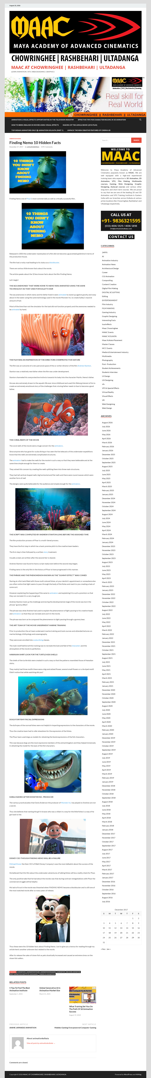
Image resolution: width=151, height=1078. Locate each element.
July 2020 (106, 710)
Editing (105, 296)
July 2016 (106, 901)
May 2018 (106, 814)
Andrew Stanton (84, 366)
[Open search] (140, 119)
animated (62, 295)
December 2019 (108, 738)
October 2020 (107, 698)
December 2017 (108, 834)
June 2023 (106, 570)
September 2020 (108, 702)
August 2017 (107, 849)
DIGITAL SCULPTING (111, 292)
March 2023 (107, 582)
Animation (21, 972)
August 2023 (107, 562)
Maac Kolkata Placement (112, 340)
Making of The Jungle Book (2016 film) (80, 125)
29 (133, 937)
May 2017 (106, 861)
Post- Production (109, 364)
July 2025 (106, 470)
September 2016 (108, 893)
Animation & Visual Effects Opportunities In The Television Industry (42, 120)
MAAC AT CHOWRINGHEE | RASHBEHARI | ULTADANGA (68, 67)
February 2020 (108, 730)
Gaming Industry (109, 312)
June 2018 (106, 810)
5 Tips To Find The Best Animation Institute (19, 989)
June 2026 (106, 430)
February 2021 (108, 682)
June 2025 (106, 474)
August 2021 (107, 658)
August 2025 (107, 466)
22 (133, 933)
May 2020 (106, 718)
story (46, 552)
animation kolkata (48, 972)
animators (59, 446)
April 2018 (106, 818)
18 (110, 933)
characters (76, 646)
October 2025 (107, 458)
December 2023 (108, 546)
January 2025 (107, 494)
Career (105, 272)
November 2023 (108, 550)
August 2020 (107, 706)
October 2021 (107, 650)
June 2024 (106, 522)
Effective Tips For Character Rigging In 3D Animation (102, 120)
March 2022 (107, 630)
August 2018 (107, 802)
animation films (33, 972)
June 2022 (106, 618)
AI (103, 256)
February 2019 (108, 778)
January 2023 (107, 590)
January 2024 (107, 542)
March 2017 (107, 869)
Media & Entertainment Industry (115, 352)
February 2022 (108, 634)
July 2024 (106, 518)
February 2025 (108, 490)
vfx (103, 384)
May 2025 (106, 478)
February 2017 (108, 873)
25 (110, 937)
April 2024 (106, 530)
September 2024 (108, 510)
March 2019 (107, 774)
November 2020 (108, 694)
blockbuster (54, 262)
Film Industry (107, 304)
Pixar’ (29, 198)
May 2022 (106, 622)
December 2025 (108, 454)
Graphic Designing (109, 316)
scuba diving (38, 640)
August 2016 (107, 897)
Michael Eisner (15, 864)
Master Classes (108, 344)
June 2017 (106, 857)
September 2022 (108, 606)
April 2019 (106, 770)
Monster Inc (66, 803)
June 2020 (106, 714)
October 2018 (107, 794)
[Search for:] (121, 140)
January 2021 (107, 686)
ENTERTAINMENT (109, 300)
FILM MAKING (108, 308)
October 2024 (107, 506)
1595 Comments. (47, 147)
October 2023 (107, 554)
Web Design (107, 408)
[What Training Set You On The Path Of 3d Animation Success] (82, 996)
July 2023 (106, 566)
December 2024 (108, 498)
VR (103, 400)
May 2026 (106, 434)
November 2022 (108, 598)
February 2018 (108, 826)
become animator (73, 972)
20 (121, 933)
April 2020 (106, 722)
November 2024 (108, 502)
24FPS (104, 252)
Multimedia (106, 356)
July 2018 (106, 806)
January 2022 (107, 638)
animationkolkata (33, 147)
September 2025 (108, 462)
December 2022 (108, 594)
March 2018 (107, 822)
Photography (107, 360)
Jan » (109, 949)
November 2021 (108, 646)
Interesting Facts (109, 320)
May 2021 (106, 670)
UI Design (106, 376)
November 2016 (108, 885)
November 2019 (108, 742)
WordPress (128, 1074)
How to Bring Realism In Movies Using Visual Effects (35, 125)
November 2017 (108, 838)
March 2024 (107, 534)
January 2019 (107, 782)
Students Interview (109, 372)
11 (110, 928)
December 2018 (108, 786)
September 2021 (108, 654)
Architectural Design (110, 268)
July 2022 (106, 614)
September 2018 (108, 798)
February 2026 (108, 446)
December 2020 (108, 690)
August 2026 (107, 422)
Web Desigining (108, 404)
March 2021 (107, 678)
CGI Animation (108, 276)
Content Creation (109, 284)
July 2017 (106, 853)
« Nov (103, 949)
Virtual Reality (108, 392)
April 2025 (106, 482)
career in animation (47, 974)
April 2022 (106, 626)
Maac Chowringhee (110, 328)
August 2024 (107, 514)
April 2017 (106, 865)
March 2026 (107, 442)
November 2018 (108, 790)
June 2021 (106, 666)
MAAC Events (108, 332)
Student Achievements (111, 368)
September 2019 (108, 750)
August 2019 (107, 754)
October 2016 (107, 889)
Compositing (107, 280)
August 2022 (107, 610)
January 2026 (107, 450)
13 (121, 928)
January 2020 (107, 734)
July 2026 (106, 426)
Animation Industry (110, 260)
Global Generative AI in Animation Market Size (49, 989)
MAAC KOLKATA (109, 336)
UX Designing (107, 380)
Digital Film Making (110, 288)
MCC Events (107, 348)
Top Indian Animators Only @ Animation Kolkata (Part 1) (37, 130)
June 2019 (106, 762)
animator (61, 972)
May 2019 (106, 766)
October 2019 (107, 746)
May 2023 (106, 574)
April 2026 (106, 438)
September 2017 (108, 845)
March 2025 (107, 486)
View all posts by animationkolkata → (41, 1043)
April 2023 (106, 578)
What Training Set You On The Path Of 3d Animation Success (81, 1009)
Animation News (15, 138)
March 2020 (107, 726)
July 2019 (106, 758)
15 (133, 928)
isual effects (107, 324)
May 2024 (106, 526)
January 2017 (107, 877)
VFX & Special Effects (110, 388)
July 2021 (106, 662)
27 (121, 937)
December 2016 (108, 881)
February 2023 (108, 586)
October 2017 (107, 841)
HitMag (138, 1074)
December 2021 (108, 642)
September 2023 (108, 558)
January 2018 (107, 830)
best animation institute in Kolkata (24, 974)
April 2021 (106, 674)
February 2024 (108, 538)
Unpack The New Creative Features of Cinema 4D (88, 130)
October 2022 (107, 602)
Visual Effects (107, 396)
